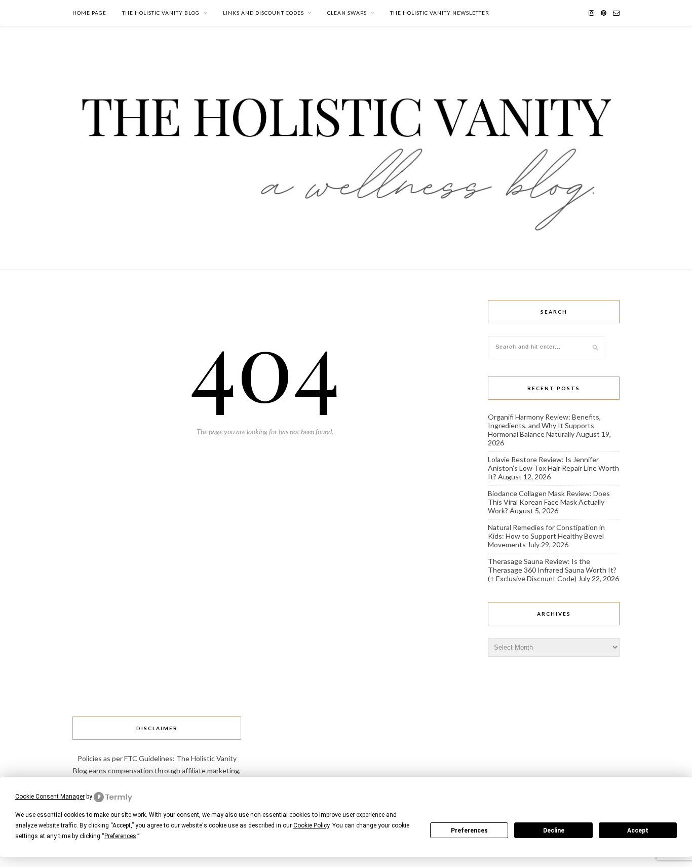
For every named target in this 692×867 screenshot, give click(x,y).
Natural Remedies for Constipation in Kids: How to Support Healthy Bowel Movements (546, 536)
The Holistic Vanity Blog (161, 13)
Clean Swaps (347, 13)
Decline (553, 830)
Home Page (89, 13)
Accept (637, 830)
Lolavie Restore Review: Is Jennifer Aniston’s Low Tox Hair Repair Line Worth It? (553, 468)
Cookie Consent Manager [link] (50, 796)
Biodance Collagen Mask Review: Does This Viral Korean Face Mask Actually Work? (549, 502)
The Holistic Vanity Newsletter (439, 13)
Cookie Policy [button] (311, 825)
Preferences (469, 830)
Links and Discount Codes (263, 13)
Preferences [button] (120, 836)
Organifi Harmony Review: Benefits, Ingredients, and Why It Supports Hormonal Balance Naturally (544, 425)
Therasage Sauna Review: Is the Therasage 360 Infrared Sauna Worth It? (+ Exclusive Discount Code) (552, 570)
